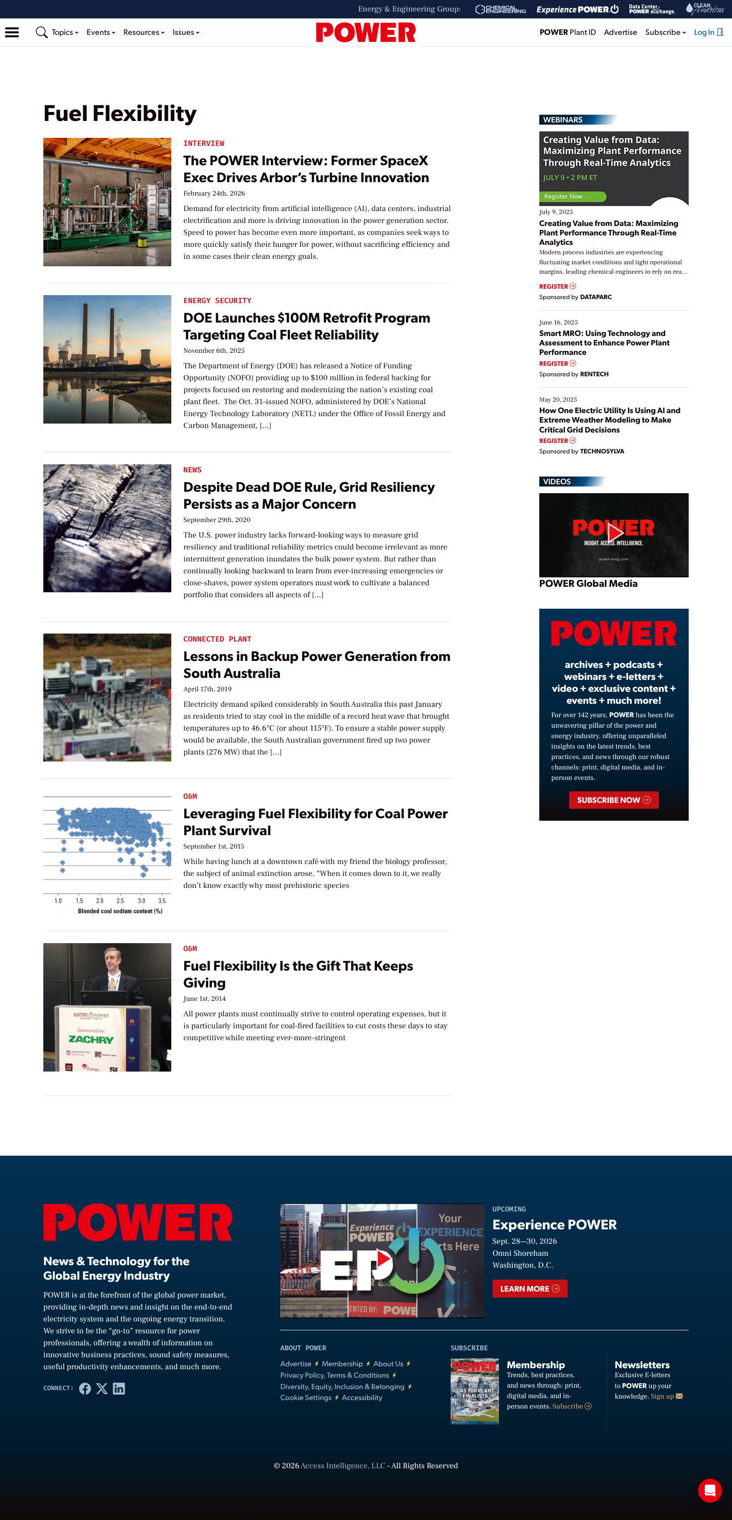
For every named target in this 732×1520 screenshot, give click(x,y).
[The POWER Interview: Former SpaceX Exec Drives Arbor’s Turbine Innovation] (107, 200)
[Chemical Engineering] (501, 9)
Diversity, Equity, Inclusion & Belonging (342, 1386)
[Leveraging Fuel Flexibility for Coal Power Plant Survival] (107, 853)
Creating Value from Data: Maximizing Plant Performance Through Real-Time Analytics (609, 232)
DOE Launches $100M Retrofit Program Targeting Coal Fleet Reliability (306, 325)
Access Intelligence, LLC (343, 1466)
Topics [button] (63, 31)
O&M (190, 796)
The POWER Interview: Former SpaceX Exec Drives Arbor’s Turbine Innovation (306, 168)
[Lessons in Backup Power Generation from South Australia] (107, 695)
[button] (12, 32)
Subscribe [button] (663, 31)
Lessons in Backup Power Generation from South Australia (317, 663)
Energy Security (217, 301)
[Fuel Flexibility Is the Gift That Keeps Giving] (107, 1005)
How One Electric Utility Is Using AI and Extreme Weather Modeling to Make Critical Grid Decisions (610, 419)
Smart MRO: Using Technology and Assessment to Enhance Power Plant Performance (604, 342)
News (192, 470)
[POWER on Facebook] (85, 1388)
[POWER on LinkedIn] (119, 1388)
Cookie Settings (306, 1397)
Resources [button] (142, 31)
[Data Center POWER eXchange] (652, 9)
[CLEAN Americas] (705, 9)
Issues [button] (184, 31)
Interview (203, 143)
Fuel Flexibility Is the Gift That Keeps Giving (298, 973)
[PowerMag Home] (366, 32)
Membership (342, 1363)
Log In (705, 31)
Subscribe (569, 1406)
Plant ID (568, 31)
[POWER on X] (102, 1388)
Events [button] (99, 31)
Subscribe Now (609, 799)
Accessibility (362, 1397)
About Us (388, 1363)
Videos (557, 481)
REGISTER (554, 286)
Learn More (525, 1288)
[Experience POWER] (578, 9)
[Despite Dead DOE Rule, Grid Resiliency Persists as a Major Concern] (107, 526)
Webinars (563, 119)
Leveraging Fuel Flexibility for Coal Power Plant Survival (315, 821)
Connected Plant (217, 639)
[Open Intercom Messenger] (710, 1491)
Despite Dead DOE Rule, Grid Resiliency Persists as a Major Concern (309, 494)
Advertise (620, 31)
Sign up (663, 1396)
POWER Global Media (588, 582)
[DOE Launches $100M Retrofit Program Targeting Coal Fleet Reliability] (107, 357)
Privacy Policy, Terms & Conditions (334, 1375)
